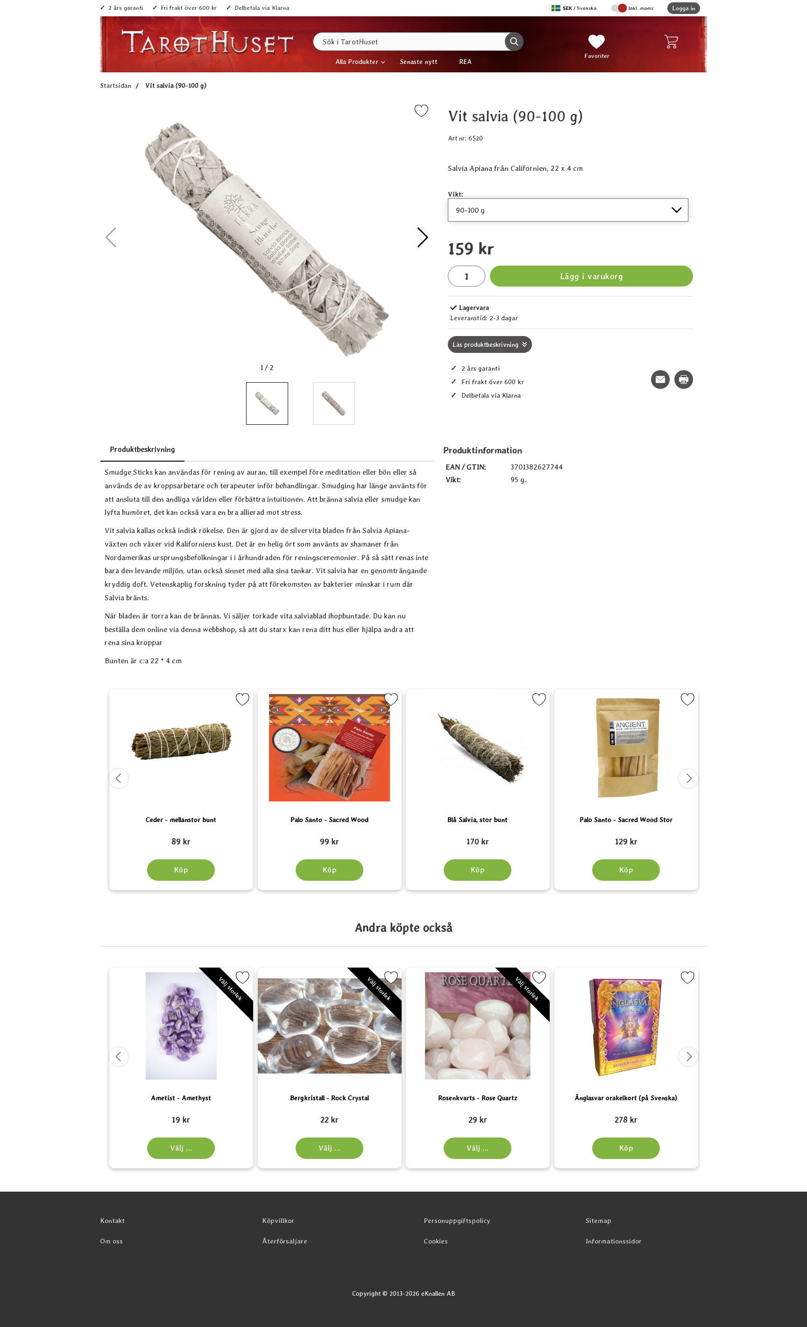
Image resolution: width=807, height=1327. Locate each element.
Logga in (683, 8)
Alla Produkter (356, 61)
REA (465, 61)
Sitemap (598, 1220)
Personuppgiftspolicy (457, 1220)
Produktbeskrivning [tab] (142, 449)
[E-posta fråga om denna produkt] (660, 379)
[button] (423, 237)
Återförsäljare (284, 1241)
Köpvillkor (278, 1220)
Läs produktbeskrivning (485, 344)
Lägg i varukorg (591, 276)
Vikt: (455, 194)
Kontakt (112, 1220)
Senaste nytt (419, 61)
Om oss (111, 1241)
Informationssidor (614, 1241)
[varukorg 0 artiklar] (673, 41)
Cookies (436, 1241)
